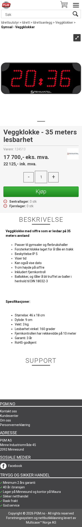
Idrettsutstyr (10, 22)
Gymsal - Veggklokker (18, 27)
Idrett (26, 22)
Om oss (5, 420)
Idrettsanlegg (42, 22)
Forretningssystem (19, 518)
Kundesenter (9, 416)
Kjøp (41, 191)
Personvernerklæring (15, 425)
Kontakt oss (8, 411)
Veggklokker (64, 22)
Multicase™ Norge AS (41, 522)
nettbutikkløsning (50, 518)
